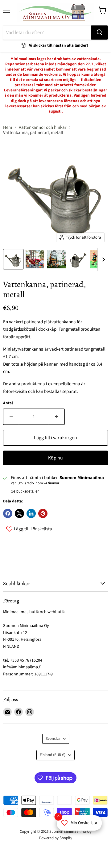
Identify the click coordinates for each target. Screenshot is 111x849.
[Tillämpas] (99, 32)
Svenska (53, 738)
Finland (52, 755)
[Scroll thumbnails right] (102, 259)
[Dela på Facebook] (7, 513)
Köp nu (55, 458)
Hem (7, 127)
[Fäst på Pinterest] (42, 513)
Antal (8, 403)
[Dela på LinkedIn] (31, 513)
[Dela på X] (19, 513)
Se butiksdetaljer (25, 491)
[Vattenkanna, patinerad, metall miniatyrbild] (13, 259)
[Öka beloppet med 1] (57, 416)
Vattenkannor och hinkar (42, 127)
